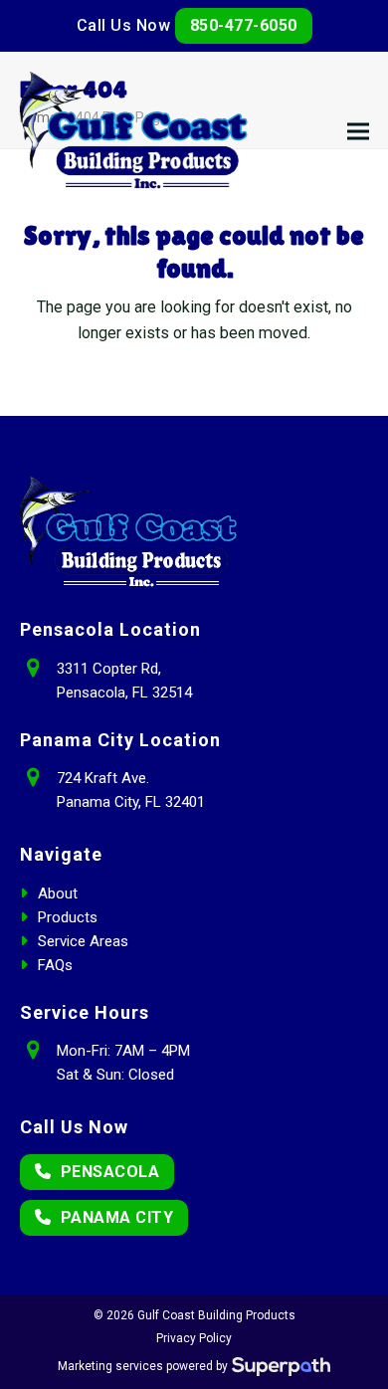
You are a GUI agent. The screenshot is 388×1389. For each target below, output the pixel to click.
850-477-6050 (243, 25)
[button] (358, 131)
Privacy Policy (194, 1338)
